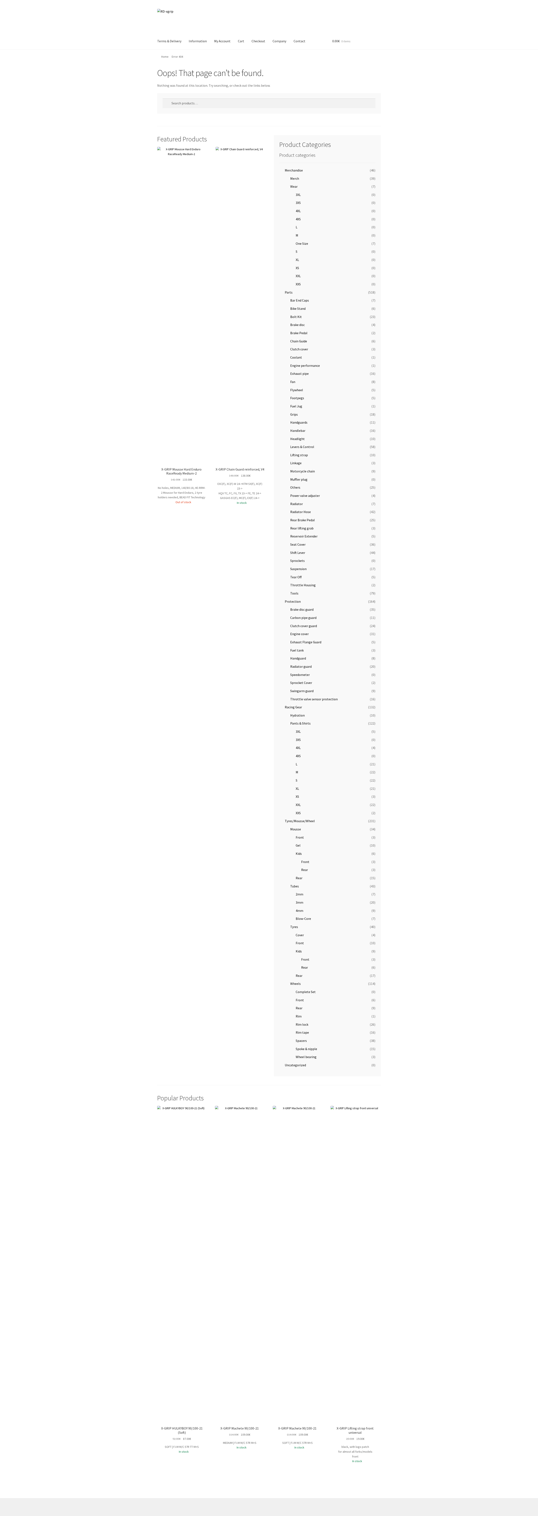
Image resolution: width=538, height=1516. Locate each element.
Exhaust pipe (299, 373)
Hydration (297, 715)
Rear (304, 870)
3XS (298, 203)
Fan (292, 382)
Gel (298, 845)
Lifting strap (299, 455)
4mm (299, 910)
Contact (299, 41)
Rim (299, 1016)
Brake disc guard (302, 609)
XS (297, 268)
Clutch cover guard (303, 626)
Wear (294, 186)
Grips (294, 414)
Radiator (296, 504)
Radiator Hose (300, 512)
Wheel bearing (306, 1057)
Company (279, 41)
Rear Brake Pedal (302, 520)
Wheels (295, 983)
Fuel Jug (296, 406)
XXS (298, 284)
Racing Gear (293, 707)
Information (198, 41)
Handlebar (297, 430)
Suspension (298, 569)
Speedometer (300, 675)
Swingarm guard (302, 691)
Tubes (294, 886)
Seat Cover (298, 544)
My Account (222, 41)
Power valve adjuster (305, 495)
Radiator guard (301, 666)
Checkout (258, 41)
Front (300, 837)
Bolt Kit (296, 317)
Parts (289, 292)
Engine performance (305, 365)
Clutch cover (299, 349)
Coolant (296, 357)
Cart (241, 41)
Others (295, 487)
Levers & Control (302, 447)
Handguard (298, 658)
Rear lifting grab (302, 528)
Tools (294, 593)
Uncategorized (295, 1065)
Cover (300, 935)
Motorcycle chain (302, 471)
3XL (298, 195)
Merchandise (294, 170)
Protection (293, 601)
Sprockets (297, 561)
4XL (298, 211)
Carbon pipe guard (303, 618)
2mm (299, 894)
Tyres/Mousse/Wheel (300, 821)
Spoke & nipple (306, 1049)
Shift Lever (297, 553)
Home (165, 57)
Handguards (298, 422)
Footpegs (297, 398)
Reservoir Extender (304, 536)
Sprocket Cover (301, 683)
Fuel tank (297, 650)
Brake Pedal (298, 333)
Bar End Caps (299, 300)
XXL (298, 276)
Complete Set (306, 992)
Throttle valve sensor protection (314, 699)
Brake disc (297, 325)
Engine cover (299, 634)
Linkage (296, 463)
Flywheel (296, 390)
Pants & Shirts (300, 723)
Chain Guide (298, 341)
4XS (298, 219)
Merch (294, 178)
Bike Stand (298, 308)
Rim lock (302, 1024)
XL (297, 260)
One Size (302, 243)
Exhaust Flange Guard (305, 642)
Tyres (294, 927)
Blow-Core (303, 918)
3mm (299, 902)
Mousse (295, 829)
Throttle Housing (303, 585)
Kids (299, 853)
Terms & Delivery (169, 41)
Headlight (297, 439)
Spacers (301, 1041)
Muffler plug (298, 479)
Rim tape (302, 1032)
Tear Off (296, 577)
